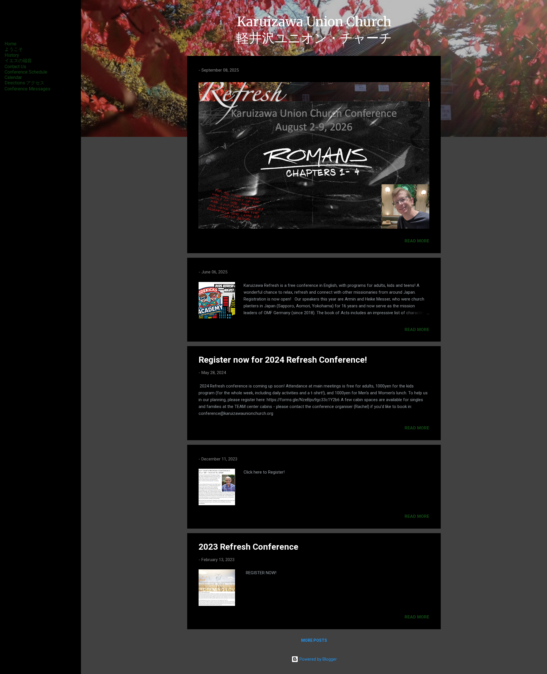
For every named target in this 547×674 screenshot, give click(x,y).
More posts (314, 640)
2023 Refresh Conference (248, 547)
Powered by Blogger (317, 659)
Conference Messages (27, 89)
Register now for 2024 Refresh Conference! (283, 360)
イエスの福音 (18, 60)
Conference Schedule (26, 72)
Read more (417, 240)
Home (11, 43)
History (12, 55)
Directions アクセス (24, 83)
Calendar (13, 77)
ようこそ (14, 49)
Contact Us (15, 66)
